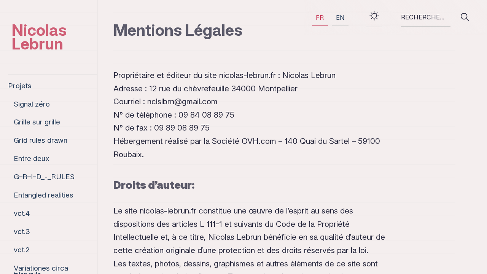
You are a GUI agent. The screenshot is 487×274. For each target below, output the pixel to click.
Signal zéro (32, 104)
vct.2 (22, 250)
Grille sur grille (37, 122)
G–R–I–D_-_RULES (44, 177)
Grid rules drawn (40, 140)
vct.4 (22, 213)
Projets (20, 86)
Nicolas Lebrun (39, 37)
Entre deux (31, 159)
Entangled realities (43, 195)
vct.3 (22, 232)
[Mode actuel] (374, 17)
